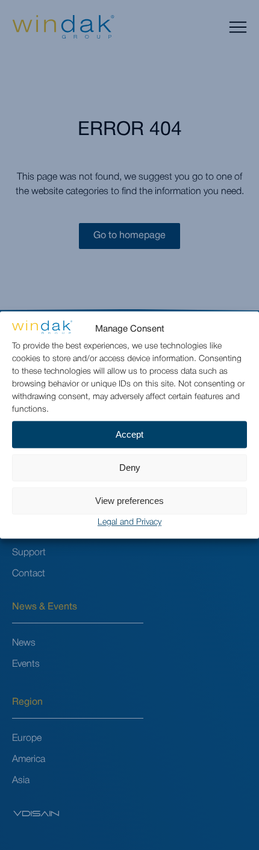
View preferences (129, 501)
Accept (129, 434)
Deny (129, 467)
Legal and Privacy (129, 523)
